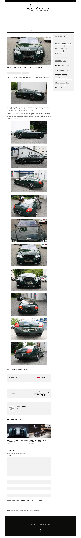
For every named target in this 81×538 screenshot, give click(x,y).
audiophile (62, 41)
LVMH (65, 60)
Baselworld (57, 43)
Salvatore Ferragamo (59, 70)
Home (8, 34)
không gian (66, 55)
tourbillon (57, 75)
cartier (57, 48)
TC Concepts (26, 369)
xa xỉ (67, 82)
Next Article (42, 391)
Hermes (56, 53)
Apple (56, 41)
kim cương (57, 58)
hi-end (61, 53)
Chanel (62, 48)
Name (8, 478)
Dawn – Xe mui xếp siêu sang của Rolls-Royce (38, 441)
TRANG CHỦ (9, 1)
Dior (67, 48)
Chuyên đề (20, 1)
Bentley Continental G (17, 369)
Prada (68, 65)
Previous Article (16, 391)
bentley (9, 369)
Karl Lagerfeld (58, 55)
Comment (9, 455)
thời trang (65, 72)
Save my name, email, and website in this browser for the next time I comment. (25, 500)
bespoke (69, 43)
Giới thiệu (31, 1)
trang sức (64, 75)
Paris (63, 65)
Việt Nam (62, 82)
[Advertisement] (40, 21)
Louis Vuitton (58, 60)
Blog (15, 1)
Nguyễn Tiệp (10, 443)
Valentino (69, 80)
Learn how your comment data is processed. (34, 510)
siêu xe (68, 70)
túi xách (64, 77)
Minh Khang (11, 70)
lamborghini (64, 58)
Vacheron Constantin (60, 80)
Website (8, 491)
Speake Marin (58, 72)
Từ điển (26, 1)
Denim (14, 393)
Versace (57, 82)
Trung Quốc (57, 77)
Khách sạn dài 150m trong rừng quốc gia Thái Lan (38, 394)
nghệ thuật (57, 65)
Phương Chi (32, 443)
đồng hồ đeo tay (58, 87)
